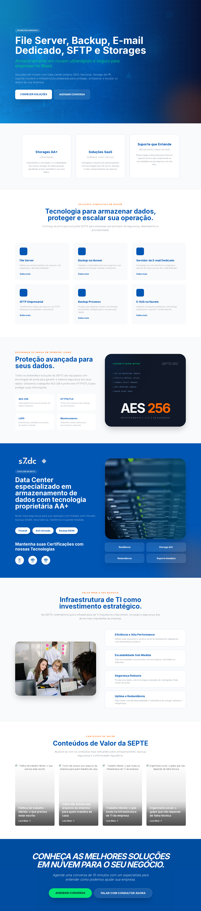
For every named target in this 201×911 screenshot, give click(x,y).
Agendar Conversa (72, 94)
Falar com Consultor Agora (123, 893)
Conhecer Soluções (33, 94)
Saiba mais (25, 274)
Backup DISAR (67, 530)
